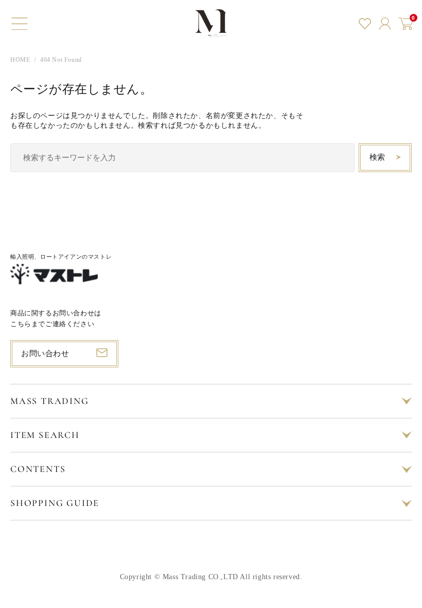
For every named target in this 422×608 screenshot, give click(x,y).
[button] (19, 23)
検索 (377, 157)
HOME (20, 59)
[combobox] (182, 157)
